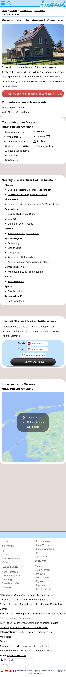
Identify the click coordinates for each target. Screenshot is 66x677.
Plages (38, 566)
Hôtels (38, 552)
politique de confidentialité (45, 671)
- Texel (49, 650)
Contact (4, 664)
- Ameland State (11, 575)
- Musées (39, 573)
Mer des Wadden (38, 627)
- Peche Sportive (9, 613)
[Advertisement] (33, 169)
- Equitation (25, 613)
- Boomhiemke (42, 541)
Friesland (13, 646)
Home (5, 541)
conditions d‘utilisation (25, 671)
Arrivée (22, 343)
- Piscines (13, 604)
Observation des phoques (35, 622)
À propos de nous (16, 655)
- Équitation (55, 604)
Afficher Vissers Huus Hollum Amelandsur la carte (33, 422)
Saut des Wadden (19, 627)
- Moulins (39, 585)
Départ (22, 349)
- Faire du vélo (26, 604)
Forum (3, 641)
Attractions (6, 594)
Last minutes (41, 556)
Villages (7, 622)
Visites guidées (39, 599)
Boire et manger (9, 618)
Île (3, 550)
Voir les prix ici (34, 93)
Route (21, 632)
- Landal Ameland (44, 548)
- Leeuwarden (26, 646)
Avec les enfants (11, 558)
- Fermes (30, 594)
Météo (5, 562)
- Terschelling (26, 650)
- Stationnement (34, 632)
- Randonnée (41, 604)
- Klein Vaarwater (44, 545)
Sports (4, 604)
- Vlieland (39, 650)
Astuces (6, 554)
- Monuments (41, 577)
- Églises (39, 581)
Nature (27, 599)
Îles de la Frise (42, 646)
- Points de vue (42, 588)
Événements (25, 618)
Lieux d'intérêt (42, 569)
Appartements (10, 571)
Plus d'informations (18, 112)
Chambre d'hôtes (11, 583)
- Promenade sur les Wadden (49, 613)
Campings (7, 579)
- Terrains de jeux (45, 594)
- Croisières (18, 594)
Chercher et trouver (34, 362)
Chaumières (8, 587)
